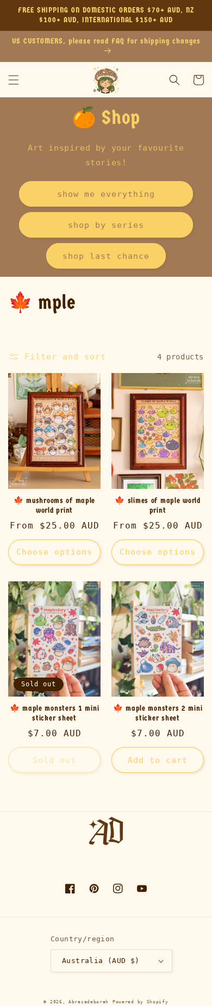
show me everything (106, 194)
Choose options (54, 552)
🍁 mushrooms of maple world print (54, 505)
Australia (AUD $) (101, 961)
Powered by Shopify (141, 1001)
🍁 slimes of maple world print (158, 505)
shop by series (106, 225)
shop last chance (106, 256)
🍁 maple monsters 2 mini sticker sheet (158, 713)
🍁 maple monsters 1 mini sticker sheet (54, 713)
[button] (14, 80)
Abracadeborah (88, 1001)
